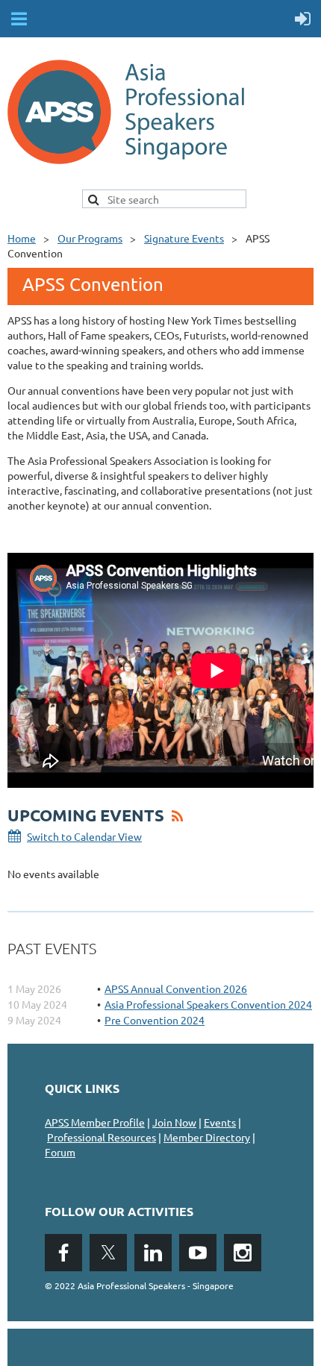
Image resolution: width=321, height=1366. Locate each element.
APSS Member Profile (95, 1122)
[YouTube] (197, 1252)
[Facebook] (63, 1252)
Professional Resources (101, 1137)
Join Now (174, 1122)
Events (220, 1122)
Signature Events (184, 238)
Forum (60, 1152)
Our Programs (89, 238)
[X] (108, 1252)
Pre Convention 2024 (155, 1020)
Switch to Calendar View (84, 836)
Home (21, 238)
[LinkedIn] (153, 1252)
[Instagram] (242, 1252)
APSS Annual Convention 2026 (176, 988)
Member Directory (206, 1137)
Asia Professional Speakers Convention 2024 (208, 1004)
